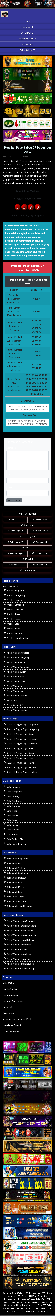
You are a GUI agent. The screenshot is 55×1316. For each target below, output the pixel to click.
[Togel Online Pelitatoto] (27, 123)
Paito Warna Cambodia (17, 667)
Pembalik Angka (16, 553)
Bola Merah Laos (14, 892)
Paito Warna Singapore (17, 652)
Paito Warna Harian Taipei (19, 959)
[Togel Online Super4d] (27, 86)
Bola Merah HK (13, 863)
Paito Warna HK (11, 586)
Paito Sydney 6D (27, 50)
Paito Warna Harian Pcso (18, 944)
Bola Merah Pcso (14, 882)
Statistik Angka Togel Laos (19, 758)
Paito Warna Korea (15, 681)
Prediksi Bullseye (14, 609)
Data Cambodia (14, 801)
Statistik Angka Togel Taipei (20, 762)
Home (27, 21)
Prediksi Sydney (14, 600)
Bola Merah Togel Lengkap (19, 906)
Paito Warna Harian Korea (19, 949)
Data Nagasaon (10, 995)
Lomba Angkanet (11, 989)
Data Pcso (11, 810)
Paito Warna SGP (43, 1299)
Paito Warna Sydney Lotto (37, 1311)
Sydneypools (9, 1013)
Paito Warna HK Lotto (30, 1308)
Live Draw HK (27, 27)
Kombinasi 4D (16, 564)
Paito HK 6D (12, 700)
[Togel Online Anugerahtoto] (27, 1221)
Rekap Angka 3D (41, 530)
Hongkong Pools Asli (13, 1025)
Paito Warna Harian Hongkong (21, 925)
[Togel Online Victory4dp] (27, 1072)
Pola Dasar (28, 547)
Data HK (6, 1302)
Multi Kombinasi (41, 553)
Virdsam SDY (9, 982)
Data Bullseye (13, 806)
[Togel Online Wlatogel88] (27, 1134)
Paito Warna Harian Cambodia (21, 935)
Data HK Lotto (45, 1308)
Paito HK (7, 161)
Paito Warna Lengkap (17, 710)
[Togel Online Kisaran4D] (27, 99)
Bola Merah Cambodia (17, 873)
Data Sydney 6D (14, 839)
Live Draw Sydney (27, 38)
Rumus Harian (41, 519)
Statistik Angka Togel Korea (20, 753)
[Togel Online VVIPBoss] (27, 61)
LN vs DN (29, 559)
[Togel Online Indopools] (27, 1258)
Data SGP (15, 1302)
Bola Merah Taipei (15, 896)
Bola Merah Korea (15, 887)
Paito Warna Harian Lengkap (20, 968)
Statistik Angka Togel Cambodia (22, 739)
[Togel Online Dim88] (27, 74)
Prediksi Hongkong (15, 595)
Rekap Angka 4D (16, 542)
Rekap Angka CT (16, 530)
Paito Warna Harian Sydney (19, 930)
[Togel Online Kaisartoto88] (27, 1159)
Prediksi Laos (13, 623)
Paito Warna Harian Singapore (21, 921)
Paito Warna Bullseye (17, 671)
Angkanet (7, 1007)
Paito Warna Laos (15, 686)
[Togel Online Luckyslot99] (27, 1183)
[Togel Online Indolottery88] (27, 1233)
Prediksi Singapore (15, 590)
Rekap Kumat (28, 525)
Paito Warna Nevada (16, 695)
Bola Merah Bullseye (16, 877)
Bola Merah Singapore (17, 858)
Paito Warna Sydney (16, 662)
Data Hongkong (14, 791)
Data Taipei (12, 825)
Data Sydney (12, 796)
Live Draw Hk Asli (11, 1031)
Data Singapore (14, 787)
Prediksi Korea (13, 619)
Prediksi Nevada (14, 633)
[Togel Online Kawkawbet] (27, 1084)
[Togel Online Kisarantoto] (27, 111)
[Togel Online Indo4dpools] (27, 1171)
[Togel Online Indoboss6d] (27, 1059)
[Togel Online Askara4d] (27, 1109)
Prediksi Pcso (13, 614)
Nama (9, 474)
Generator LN (16, 519)
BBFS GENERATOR (29, 513)
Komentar (29, 156)
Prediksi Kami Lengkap (17, 638)
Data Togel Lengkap (16, 844)
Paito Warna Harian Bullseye (20, 940)
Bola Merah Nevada (16, 901)
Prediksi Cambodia (15, 604)
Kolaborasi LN (41, 564)
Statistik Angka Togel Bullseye (21, 743)
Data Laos (11, 820)
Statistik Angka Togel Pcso (20, 748)
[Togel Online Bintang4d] (27, 1121)
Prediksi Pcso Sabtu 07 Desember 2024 (27, 149)
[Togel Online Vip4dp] (27, 1196)
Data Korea (12, 815)
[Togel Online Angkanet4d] (27, 1245)
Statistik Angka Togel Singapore (22, 724)
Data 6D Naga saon (13, 1001)
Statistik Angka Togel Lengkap (21, 772)
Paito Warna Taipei (15, 691)
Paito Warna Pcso (15, 676)
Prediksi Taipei (13, 628)
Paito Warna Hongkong (18, 657)
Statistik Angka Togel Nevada (21, 767)
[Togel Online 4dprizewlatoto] (27, 1146)
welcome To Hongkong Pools (17, 1019)
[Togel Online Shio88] (27, 1270)
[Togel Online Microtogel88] (27, 1047)
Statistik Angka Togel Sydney (21, 734)
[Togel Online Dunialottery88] (27, 1208)
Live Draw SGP (27, 32)
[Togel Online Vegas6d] (27, 1097)
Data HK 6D (12, 834)
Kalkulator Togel (28, 570)
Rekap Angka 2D (28, 536)
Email (9, 487)
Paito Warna (27, 44)
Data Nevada (13, 829)
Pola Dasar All (41, 542)
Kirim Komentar (14, 500)
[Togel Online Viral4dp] (27, 136)
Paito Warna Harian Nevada (20, 963)
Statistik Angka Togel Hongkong (22, 729)
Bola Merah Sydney (15, 868)
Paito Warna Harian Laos (18, 954)
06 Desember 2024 (13, 156)
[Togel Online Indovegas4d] (27, 1283)
